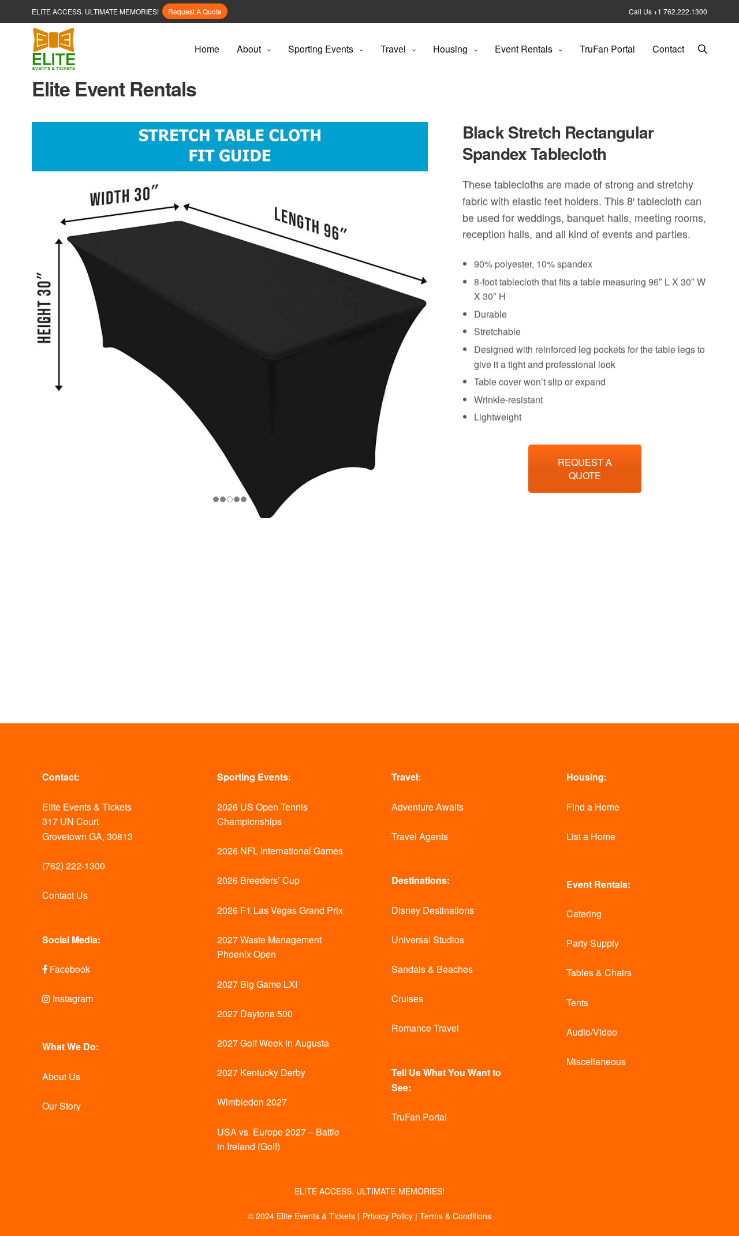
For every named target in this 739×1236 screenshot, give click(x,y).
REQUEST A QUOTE (585, 468)
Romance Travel (425, 1028)
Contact (668, 48)
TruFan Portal (607, 48)
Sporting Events (320, 48)
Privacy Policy (388, 1216)
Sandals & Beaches (432, 969)
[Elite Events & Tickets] (54, 49)
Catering (584, 913)
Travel (393, 48)
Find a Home (592, 806)
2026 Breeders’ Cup (258, 880)
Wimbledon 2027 (252, 1101)
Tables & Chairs (599, 972)
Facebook (68, 969)
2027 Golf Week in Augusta (273, 1043)
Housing (450, 48)
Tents (577, 1002)
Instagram (71, 998)
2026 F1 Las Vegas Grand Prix (280, 910)
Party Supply (592, 943)
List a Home (590, 836)
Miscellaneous (596, 1061)
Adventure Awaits (427, 806)
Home (207, 48)
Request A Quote (195, 11)
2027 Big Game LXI (257, 984)
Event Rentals (524, 48)
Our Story (61, 1105)
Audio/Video (591, 1032)
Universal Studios (427, 939)
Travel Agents (419, 836)
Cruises (407, 998)
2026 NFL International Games (280, 850)
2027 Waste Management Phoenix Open (269, 947)
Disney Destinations (432, 910)
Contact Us (65, 895)
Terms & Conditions (455, 1216)
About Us (61, 1076)
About (249, 48)
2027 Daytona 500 (255, 1013)
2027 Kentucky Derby (261, 1072)
